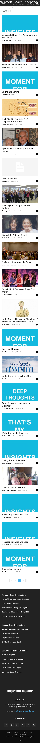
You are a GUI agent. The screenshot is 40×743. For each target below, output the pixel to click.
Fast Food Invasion (11, 349)
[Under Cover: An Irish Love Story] (20, 364)
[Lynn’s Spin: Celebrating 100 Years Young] (20, 137)
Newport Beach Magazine (10, 603)
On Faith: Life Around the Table (16, 262)
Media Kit (16, 732)
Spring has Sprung (10, 92)
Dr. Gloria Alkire (7, 436)
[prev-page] (11, 580)
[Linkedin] (17, 725)
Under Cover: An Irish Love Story (17, 376)
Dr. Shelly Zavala (7, 40)
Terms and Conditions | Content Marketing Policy (20, 737)
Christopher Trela (7, 211)
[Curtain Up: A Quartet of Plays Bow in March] (20, 278)
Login (30, 732)
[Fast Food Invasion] (20, 337)
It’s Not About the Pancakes (15, 433)
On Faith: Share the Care (13, 487)
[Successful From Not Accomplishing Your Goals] (20, 23)
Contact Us (24, 732)
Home (4, 8)
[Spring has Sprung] (20, 80)
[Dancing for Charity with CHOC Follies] (20, 194)
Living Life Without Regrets (15, 235)
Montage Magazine (8, 655)
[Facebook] (6, 725)
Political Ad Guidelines (19, 735)
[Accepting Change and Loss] (20, 503)
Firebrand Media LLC (24, 707)
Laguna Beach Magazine (10, 633)
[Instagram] (12, 725)
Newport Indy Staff (7, 67)
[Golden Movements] (20, 558)
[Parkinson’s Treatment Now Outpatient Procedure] (20, 107)
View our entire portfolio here (12, 672)
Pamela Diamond (7, 294)
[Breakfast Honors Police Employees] (20, 53)
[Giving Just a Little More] (20, 449)
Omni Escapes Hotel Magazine (12, 668)
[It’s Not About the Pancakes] (20, 422)
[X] (34, 725)
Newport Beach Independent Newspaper (15, 599)
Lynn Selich (5, 154)
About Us (9, 732)
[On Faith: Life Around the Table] (20, 251)
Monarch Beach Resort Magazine (13, 659)
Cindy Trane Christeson (9, 265)
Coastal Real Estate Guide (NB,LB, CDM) (15, 612)
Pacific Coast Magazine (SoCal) (12, 663)
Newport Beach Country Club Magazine (15, 608)
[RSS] (28, 725)
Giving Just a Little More (13, 460)
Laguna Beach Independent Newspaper (15, 629)
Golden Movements (11, 569)
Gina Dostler (6, 94)
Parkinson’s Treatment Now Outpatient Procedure (15, 120)
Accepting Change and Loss (15, 514)
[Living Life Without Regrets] (20, 224)
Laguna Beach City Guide (10, 638)
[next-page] (28, 580)
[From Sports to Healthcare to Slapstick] (20, 392)
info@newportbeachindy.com (24, 711)
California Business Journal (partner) (14, 616)
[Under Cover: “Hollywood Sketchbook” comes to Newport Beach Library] (20, 308)
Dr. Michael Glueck (7, 408)
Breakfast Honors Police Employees (19, 64)
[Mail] (23, 725)
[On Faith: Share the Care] (20, 476)
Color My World (9, 178)
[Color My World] (20, 167)
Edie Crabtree (6, 324)
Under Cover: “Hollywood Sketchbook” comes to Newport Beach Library (20, 320)
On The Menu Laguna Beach (11, 642)
